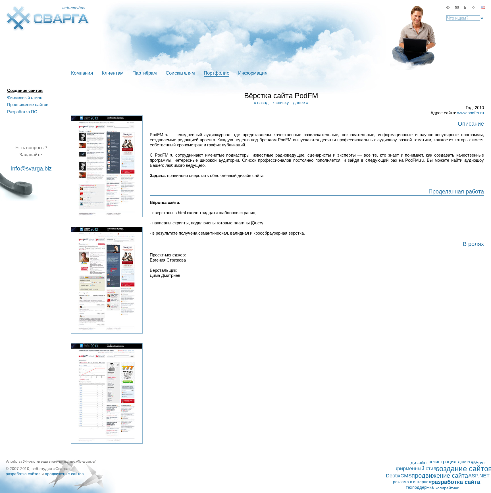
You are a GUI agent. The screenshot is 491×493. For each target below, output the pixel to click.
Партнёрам (144, 73)
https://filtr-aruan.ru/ (81, 461)
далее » (300, 102)
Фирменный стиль (24, 97)
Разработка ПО (22, 111)
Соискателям (180, 73)
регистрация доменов (452, 461)
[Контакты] (457, 7)
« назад (261, 102)
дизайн (418, 462)
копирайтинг (447, 488)
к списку (280, 102)
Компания (82, 73)
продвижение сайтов (64, 473)
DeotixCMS (399, 475)
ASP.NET (479, 475)
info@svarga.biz (31, 168)
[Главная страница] (448, 7)
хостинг (478, 462)
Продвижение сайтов (27, 104)
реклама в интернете (412, 482)
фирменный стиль (417, 468)
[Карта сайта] (465, 7)
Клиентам (113, 73)
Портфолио (216, 73)
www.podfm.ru (470, 112)
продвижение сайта (439, 475)
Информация (252, 73)
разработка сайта (455, 481)
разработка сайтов (23, 473)
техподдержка (420, 487)
